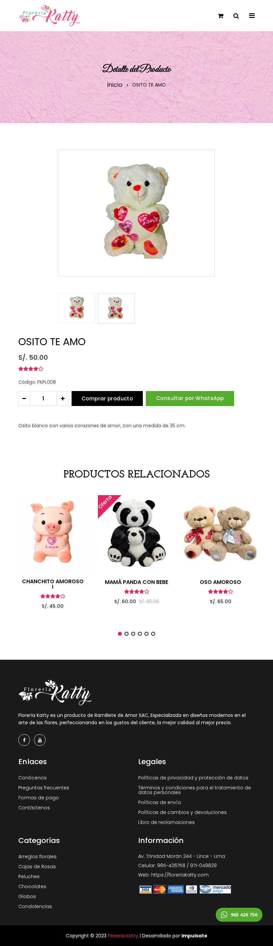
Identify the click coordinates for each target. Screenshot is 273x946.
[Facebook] (24, 740)
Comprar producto (107, 398)
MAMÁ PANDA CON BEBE (136, 582)
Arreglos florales (37, 856)
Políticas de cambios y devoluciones (182, 812)
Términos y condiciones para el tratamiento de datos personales (194, 790)
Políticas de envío (159, 802)
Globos (27, 896)
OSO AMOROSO (220, 582)
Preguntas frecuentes (43, 787)
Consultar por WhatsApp (190, 398)
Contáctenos (34, 807)
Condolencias (35, 906)
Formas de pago (38, 797)
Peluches (29, 876)
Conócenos (32, 777)
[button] (206, 308)
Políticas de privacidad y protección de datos (193, 777)
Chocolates (32, 886)
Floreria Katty (123, 935)
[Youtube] (40, 740)
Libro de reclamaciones (166, 822)
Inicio (115, 85)
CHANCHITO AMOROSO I (53, 584)
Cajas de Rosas (37, 866)
